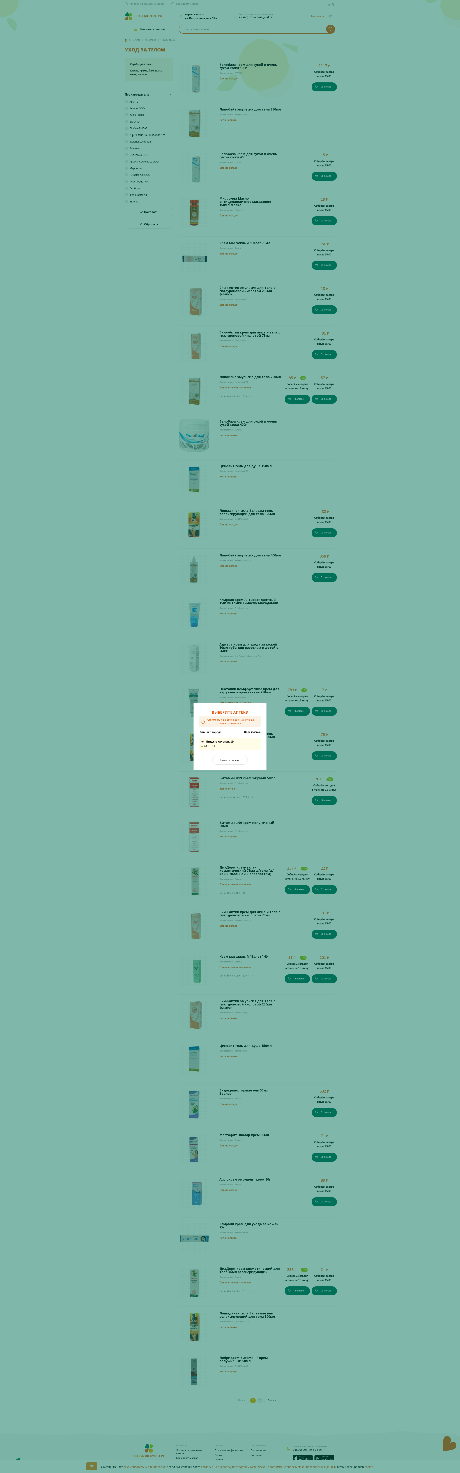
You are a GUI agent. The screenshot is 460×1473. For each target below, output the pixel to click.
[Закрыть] (262, 706)
